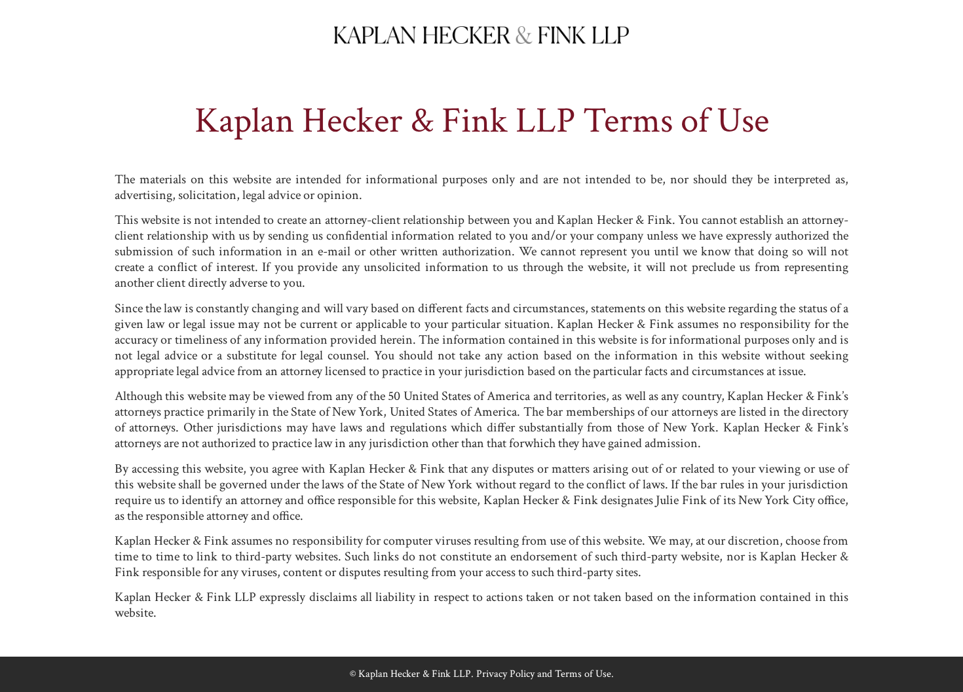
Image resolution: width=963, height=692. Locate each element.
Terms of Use (583, 674)
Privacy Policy (505, 674)
